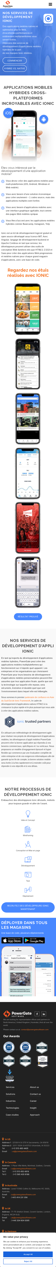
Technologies (12, 1108)
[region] (28, 1250)
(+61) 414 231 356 (19, 1197)
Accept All (28, 1254)
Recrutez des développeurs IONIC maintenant (28, 907)
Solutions (10, 1094)
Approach (35, 1114)
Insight (33, 1108)
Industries (10, 1101)
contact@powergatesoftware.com (35, 1029)
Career (33, 1101)
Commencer (14, 60)
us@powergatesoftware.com (24, 1151)
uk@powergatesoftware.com (23, 1217)
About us (34, 1087)
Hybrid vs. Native (14, 68)
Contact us (35, 1094)
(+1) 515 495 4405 (20, 1148)
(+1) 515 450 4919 (21, 1171)
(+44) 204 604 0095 (20, 1220)
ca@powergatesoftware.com (23, 1168)
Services (10, 1087)
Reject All (28, 1261)
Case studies (12, 1114)
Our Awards (11, 1036)
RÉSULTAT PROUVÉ (28, 616)
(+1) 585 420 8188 (21, 1174)
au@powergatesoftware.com (23, 1194)
